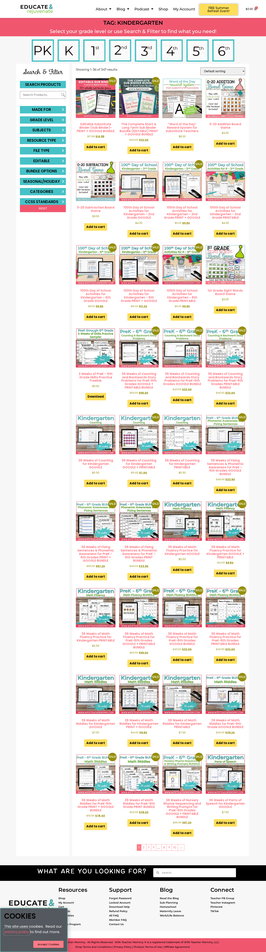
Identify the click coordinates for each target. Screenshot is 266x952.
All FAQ (114, 915)
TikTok (214, 911)
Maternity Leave (170, 911)
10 (174, 847)
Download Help (119, 906)
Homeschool (168, 906)
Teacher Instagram (222, 902)
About (101, 9)
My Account (184, 9)
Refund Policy (118, 911)
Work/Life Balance (172, 915)
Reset (43, 208)
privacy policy (16, 931)
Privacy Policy (123, 946)
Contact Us (116, 924)
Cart (61, 906)
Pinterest (216, 906)
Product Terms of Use (148, 946)
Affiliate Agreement (177, 946)
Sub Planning (169, 902)
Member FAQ (118, 920)
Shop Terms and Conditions (93, 946)
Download (96, 396)
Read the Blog (169, 898)
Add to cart (95, 147)
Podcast (141, 9)
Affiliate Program (69, 924)
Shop (163, 9)
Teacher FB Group (222, 898)
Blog (121, 9)
